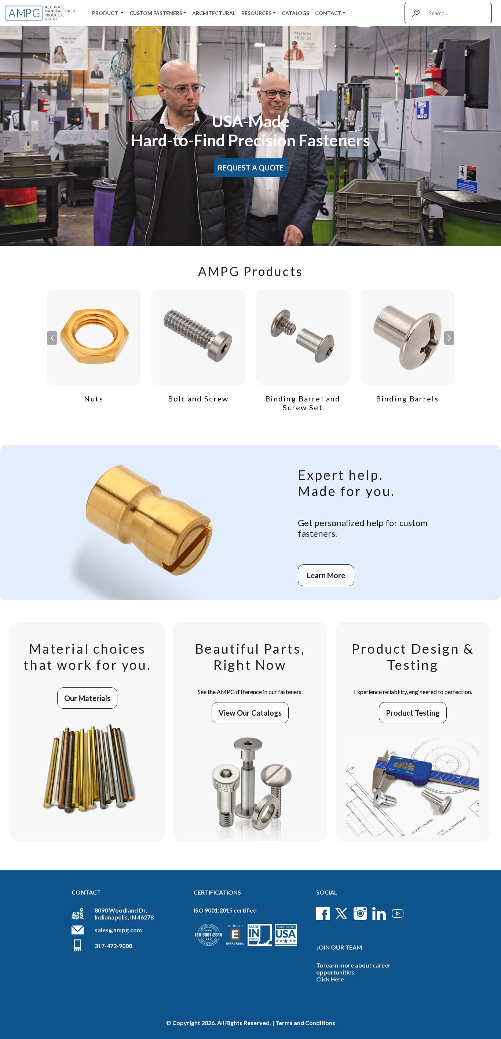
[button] (449, 338)
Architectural (213, 13)
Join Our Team (339, 947)
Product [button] (105, 13)
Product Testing (413, 712)
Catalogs (295, 13)
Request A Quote (250, 167)
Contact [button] (328, 13)
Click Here (330, 979)
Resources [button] (256, 13)
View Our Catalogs (250, 712)
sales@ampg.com (118, 929)
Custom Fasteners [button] (155, 13)
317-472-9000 (113, 945)
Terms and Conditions (305, 1022)
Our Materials (87, 698)
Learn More (326, 575)
